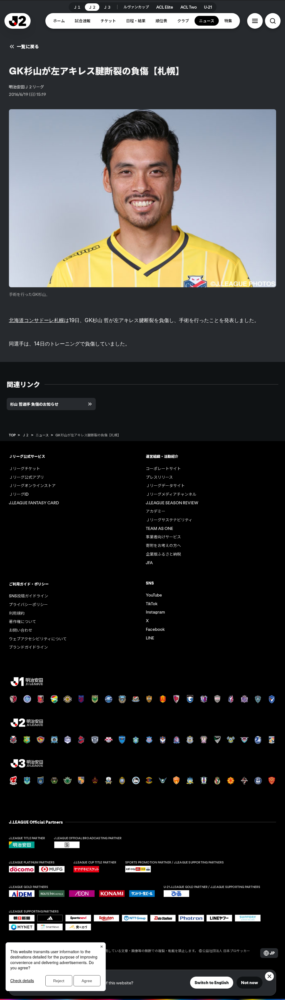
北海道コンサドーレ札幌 (36, 320)
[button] (255, 21)
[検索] (273, 21)
